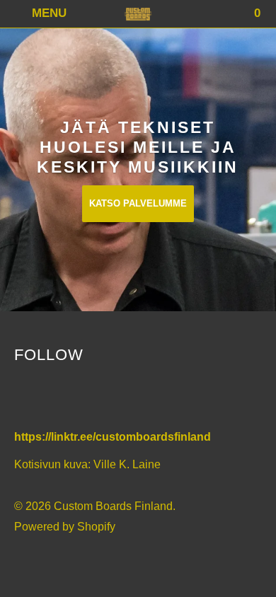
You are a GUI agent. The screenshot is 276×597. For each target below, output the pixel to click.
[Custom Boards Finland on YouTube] (57, 398)
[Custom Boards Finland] (138, 14)
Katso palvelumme (138, 203)
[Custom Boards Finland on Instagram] (87, 398)
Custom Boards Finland (113, 506)
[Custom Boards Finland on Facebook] (27, 398)
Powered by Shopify (64, 527)
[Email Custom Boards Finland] (118, 398)
